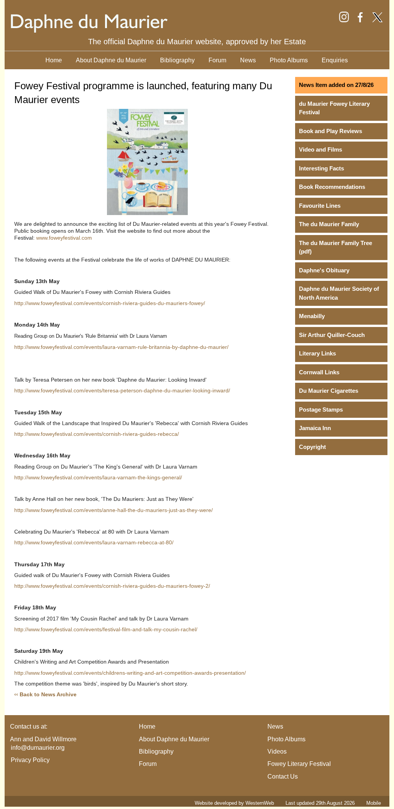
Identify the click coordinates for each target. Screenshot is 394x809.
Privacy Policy (30, 760)
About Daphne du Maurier (111, 60)
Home (53, 60)
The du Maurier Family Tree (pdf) (335, 247)
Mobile (373, 803)
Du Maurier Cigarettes (328, 390)
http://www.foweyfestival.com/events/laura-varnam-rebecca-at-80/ (94, 542)
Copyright (312, 447)
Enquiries (335, 60)
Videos (277, 751)
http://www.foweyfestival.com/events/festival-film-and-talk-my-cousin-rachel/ (105, 629)
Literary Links (317, 353)
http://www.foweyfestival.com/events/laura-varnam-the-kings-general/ (98, 477)
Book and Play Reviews (330, 131)
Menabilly (312, 316)
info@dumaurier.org (38, 747)
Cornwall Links (319, 372)
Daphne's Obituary (324, 270)
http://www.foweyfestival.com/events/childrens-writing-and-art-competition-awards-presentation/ (130, 673)
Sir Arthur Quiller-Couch (332, 335)
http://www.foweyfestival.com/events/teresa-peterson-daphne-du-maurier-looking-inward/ (122, 390)
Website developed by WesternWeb (234, 803)
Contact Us (282, 776)
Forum (217, 60)
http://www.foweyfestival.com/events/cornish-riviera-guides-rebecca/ (96, 434)
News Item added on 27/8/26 (336, 85)
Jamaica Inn (315, 428)
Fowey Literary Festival (299, 764)
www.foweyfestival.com (64, 238)
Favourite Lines (320, 205)
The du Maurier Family (329, 224)
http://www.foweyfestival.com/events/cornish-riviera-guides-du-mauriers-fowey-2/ (112, 586)
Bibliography (177, 60)
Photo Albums (289, 60)
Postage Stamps (321, 409)
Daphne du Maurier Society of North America (339, 293)
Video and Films (320, 149)
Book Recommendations (332, 186)
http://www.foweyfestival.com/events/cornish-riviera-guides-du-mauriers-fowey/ (109, 303)
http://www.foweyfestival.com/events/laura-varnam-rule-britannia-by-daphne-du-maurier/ (121, 347)
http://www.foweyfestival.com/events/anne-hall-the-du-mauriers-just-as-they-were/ (113, 510)
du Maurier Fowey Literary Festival (334, 108)
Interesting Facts (321, 168)
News (248, 60)
